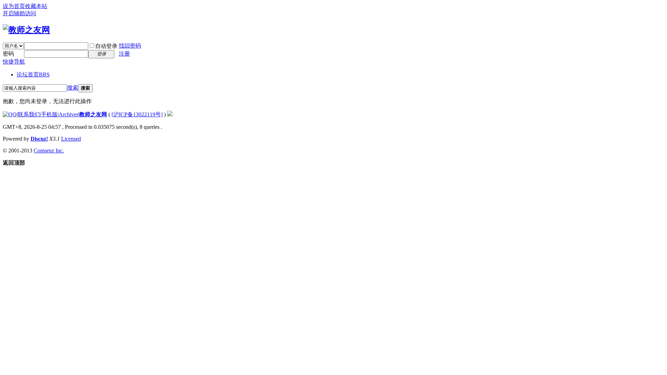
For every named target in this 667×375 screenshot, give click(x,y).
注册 (124, 54)
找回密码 (130, 46)
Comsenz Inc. (49, 150)
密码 (8, 54)
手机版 (49, 114)
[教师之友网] (26, 29)
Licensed (71, 139)
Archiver (68, 114)
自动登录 (106, 46)
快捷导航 (14, 62)
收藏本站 (36, 6)
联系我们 (29, 114)
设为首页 (14, 6)
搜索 (72, 88)
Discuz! (39, 139)
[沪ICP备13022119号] (137, 114)
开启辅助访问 (19, 13)
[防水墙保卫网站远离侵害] (170, 114)
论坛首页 (33, 74)
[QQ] (10, 114)
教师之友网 (93, 114)
